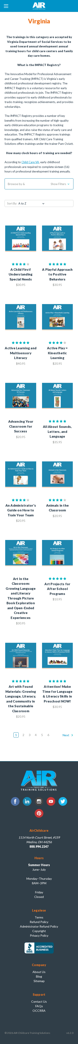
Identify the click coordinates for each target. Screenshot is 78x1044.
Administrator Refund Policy (39, 926)
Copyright (39, 931)
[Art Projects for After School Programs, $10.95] (57, 553)
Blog (39, 976)
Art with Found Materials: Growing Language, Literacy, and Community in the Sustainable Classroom (20, 699)
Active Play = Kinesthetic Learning (57, 353)
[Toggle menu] (6, 6)
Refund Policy (39, 922)
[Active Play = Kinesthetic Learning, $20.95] (57, 317)
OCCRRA (39, 1010)
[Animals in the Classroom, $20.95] (57, 474)
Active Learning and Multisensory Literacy (20, 353)
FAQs (39, 1006)
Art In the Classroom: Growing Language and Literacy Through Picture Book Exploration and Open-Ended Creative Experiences (21, 598)
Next (66, 735)
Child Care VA (30, 162)
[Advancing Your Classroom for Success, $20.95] (20, 395)
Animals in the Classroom (57, 507)
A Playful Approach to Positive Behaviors (57, 274)
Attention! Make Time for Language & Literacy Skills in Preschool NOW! (57, 694)
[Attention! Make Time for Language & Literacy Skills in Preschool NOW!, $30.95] (57, 655)
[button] (39, 184)
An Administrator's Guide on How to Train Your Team (20, 510)
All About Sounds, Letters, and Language (57, 431)
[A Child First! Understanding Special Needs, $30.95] (20, 238)
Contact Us (39, 1001)
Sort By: (12, 203)
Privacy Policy (39, 935)
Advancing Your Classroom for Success (20, 426)
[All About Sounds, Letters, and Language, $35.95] (57, 395)
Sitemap (39, 981)
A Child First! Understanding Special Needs (20, 274)
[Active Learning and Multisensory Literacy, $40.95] (20, 317)
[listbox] (32, 203)
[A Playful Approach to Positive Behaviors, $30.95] (57, 238)
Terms (39, 917)
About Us (39, 972)
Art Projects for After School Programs (57, 589)
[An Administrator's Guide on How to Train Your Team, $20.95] (20, 474)
